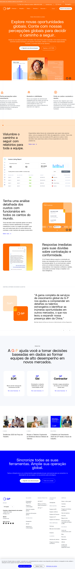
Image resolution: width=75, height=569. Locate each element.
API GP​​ (27, 523)
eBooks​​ (63, 542)
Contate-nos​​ (6, 518)
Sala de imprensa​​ (65, 513)
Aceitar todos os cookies (25, 566)
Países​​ (28, 8)
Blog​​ (62, 534)
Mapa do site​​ (64, 518)
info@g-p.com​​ (6, 513)
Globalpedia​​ (52, 502)
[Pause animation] (67, 78)
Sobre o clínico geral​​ (66, 501)
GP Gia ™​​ (40, 507)
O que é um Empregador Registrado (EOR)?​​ (65, 546)
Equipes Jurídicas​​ (54, 511)
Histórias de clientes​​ (54, 539)
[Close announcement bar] (63, 1)
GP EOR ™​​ (40, 501)
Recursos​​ (43, 8)
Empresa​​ (52, 532)
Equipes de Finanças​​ (54, 514)
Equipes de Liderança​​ (55, 519)
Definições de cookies (51, 566)
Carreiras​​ (63, 503)
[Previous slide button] (63, 330)
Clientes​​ (63, 506)
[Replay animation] (70, 78)
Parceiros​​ (35, 8)
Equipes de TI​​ (53, 516)
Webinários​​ (64, 539)
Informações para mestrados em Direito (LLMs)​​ (66, 522)
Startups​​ (52, 526)
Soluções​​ (21, 8)
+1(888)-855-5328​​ (7, 512)
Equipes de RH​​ (53, 509)
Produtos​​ (14, 8)
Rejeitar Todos (39, 566)
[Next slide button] (69, 330)
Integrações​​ (29, 521)
